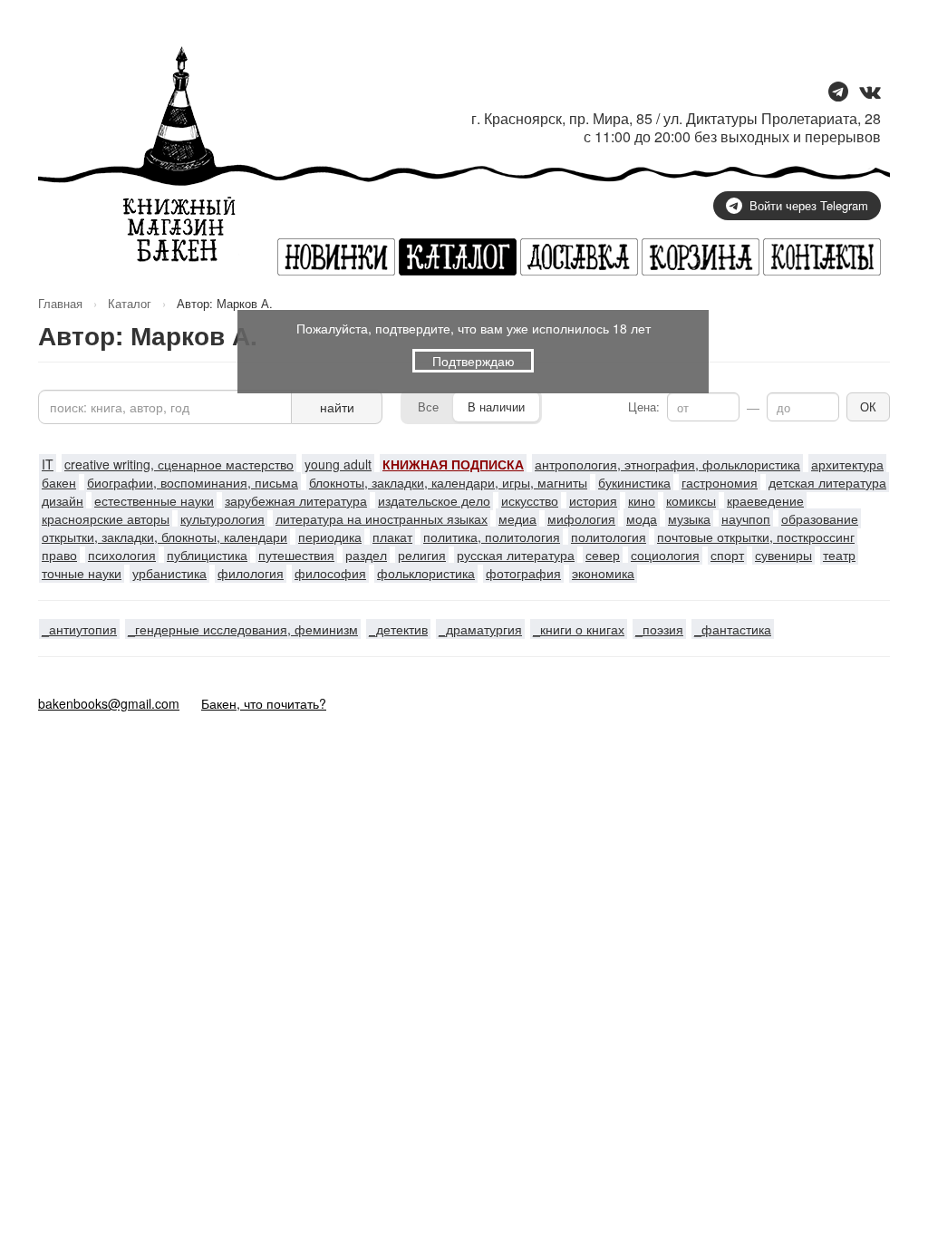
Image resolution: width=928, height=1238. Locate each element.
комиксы (691, 500)
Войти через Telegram (808, 205)
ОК (868, 406)
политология (608, 536)
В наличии (496, 406)
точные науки (81, 573)
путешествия (296, 555)
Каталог (129, 303)
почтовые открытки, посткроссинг (756, 536)
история (593, 500)
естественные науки (154, 500)
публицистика (207, 555)
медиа (517, 518)
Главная (60, 303)
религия (422, 555)
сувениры (783, 555)
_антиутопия (79, 629)
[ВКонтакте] (870, 92)
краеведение (765, 500)
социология (665, 555)
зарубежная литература (296, 500)
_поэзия (659, 629)
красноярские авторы (105, 518)
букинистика (634, 482)
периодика (330, 536)
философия (330, 573)
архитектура (847, 464)
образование (819, 518)
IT (47, 464)
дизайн (62, 500)
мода (641, 518)
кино (641, 500)
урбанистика (169, 573)
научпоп (745, 518)
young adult (338, 464)
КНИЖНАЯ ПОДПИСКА (453, 464)
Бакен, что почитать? (263, 703)
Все (428, 406)
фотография (523, 573)
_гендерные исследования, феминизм (243, 629)
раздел (366, 555)
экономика (603, 573)
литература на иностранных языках (382, 518)
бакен (59, 482)
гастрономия (720, 482)
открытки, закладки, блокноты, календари (164, 536)
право (59, 555)
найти (337, 407)
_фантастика (732, 629)
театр (839, 555)
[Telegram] (838, 92)
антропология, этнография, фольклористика (667, 464)
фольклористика (426, 573)
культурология (222, 518)
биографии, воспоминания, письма (192, 482)
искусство (529, 500)
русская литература (516, 555)
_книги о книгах (578, 629)
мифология (581, 518)
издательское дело (434, 500)
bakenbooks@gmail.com (108, 703)
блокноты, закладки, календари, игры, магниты (448, 482)
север (602, 555)
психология (122, 555)
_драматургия (480, 629)
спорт (727, 555)
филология (251, 573)
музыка (689, 518)
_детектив (398, 629)
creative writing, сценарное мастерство (179, 464)
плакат (392, 536)
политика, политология (491, 536)
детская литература (827, 482)
